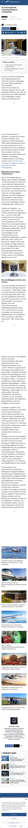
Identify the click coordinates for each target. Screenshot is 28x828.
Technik (4, 16)
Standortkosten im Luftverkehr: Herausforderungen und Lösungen (12, 626)
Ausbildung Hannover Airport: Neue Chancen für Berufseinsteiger (13, 708)
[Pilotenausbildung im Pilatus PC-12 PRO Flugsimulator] (5, 773)
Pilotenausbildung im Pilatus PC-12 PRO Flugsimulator (17, 773)
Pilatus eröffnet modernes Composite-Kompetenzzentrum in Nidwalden (13, 606)
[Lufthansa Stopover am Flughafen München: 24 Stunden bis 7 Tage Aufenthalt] (14, 552)
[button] (26, 799)
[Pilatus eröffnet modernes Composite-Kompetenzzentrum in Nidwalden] (14, 596)
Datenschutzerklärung (13, 826)
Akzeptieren (14, 814)
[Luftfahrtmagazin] (11, 1)
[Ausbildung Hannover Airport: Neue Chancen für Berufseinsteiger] (14, 699)
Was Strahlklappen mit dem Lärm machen (14, 69)
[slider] (9, 32)
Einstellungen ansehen (14, 822)
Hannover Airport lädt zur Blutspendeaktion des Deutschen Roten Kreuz (13, 584)
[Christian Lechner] (2, 25)
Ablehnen (14, 818)
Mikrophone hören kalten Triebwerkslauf (13, 65)
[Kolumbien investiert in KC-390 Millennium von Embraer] (14, 679)
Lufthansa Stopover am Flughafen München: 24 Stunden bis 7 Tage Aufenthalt (12, 562)
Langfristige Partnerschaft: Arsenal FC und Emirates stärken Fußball (13, 668)
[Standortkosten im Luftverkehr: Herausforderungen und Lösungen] (14, 617)
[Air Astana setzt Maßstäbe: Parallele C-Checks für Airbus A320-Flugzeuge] (5, 780)
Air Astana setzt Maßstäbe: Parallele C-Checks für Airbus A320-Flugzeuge (18, 781)
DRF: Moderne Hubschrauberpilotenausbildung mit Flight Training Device (12, 647)
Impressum (21, 826)
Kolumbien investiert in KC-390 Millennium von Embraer (11, 688)
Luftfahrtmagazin (9, 733)
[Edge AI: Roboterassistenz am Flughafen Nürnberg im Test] (5, 766)
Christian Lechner (12, 25)
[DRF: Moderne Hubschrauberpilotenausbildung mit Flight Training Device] (14, 637)
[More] (18, 28)
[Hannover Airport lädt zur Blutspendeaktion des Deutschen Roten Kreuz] (14, 574)
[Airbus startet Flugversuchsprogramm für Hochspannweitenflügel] (5, 758)
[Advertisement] (14, 117)
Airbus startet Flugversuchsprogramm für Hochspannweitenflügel (17, 759)
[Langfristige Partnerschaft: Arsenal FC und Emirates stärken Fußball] (14, 659)
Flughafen (12, 764)
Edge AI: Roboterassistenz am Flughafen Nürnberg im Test (18, 766)
